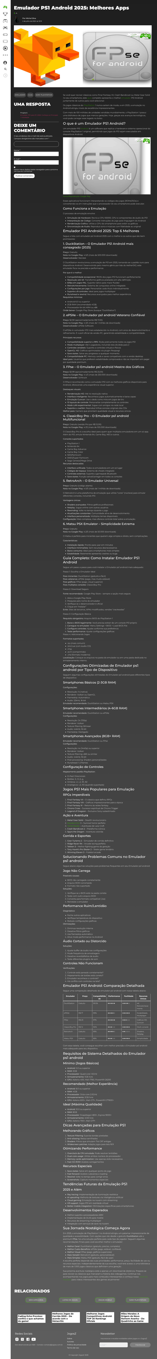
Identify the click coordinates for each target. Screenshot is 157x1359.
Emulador (20, 95)
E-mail (17, 159)
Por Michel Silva (29, 18)
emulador (126, 98)
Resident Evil (73, 823)
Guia (30, 95)
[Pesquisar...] (5, 69)
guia (89, 98)
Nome (17, 150)
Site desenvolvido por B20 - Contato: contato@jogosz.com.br (39, 1345)
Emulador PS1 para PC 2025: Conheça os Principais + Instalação (39, 116)
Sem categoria (36, 1300)
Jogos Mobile (105, 1300)
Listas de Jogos (70, 1300)
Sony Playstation (44, 95)
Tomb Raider (73, 826)
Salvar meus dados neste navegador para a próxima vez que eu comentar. (36, 170)
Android (84, 128)
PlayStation (89, 105)
